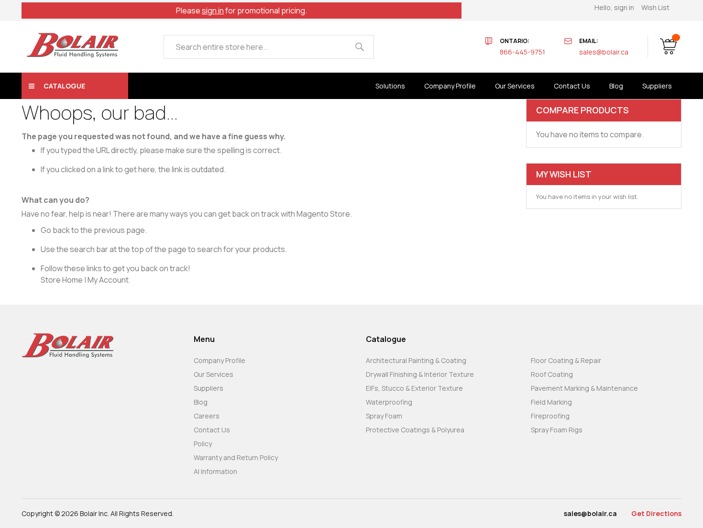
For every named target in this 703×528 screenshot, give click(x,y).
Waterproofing (389, 402)
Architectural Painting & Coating (416, 360)
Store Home (62, 280)
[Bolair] (72, 45)
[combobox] (268, 46)
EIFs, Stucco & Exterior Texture (414, 388)
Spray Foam (384, 415)
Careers (207, 415)
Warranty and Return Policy (236, 457)
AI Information (215, 471)
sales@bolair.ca (603, 51)
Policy (203, 443)
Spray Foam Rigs (556, 429)
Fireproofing (550, 415)
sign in (213, 10)
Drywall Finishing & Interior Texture (420, 374)
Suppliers (208, 388)
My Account (108, 280)
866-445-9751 (522, 51)
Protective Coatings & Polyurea (415, 429)
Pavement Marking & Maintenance (584, 388)
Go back (55, 230)
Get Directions (656, 513)
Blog (201, 402)
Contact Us (212, 429)
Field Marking (551, 402)
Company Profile (219, 360)
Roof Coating (552, 374)
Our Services (213, 374)
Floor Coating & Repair (566, 360)
